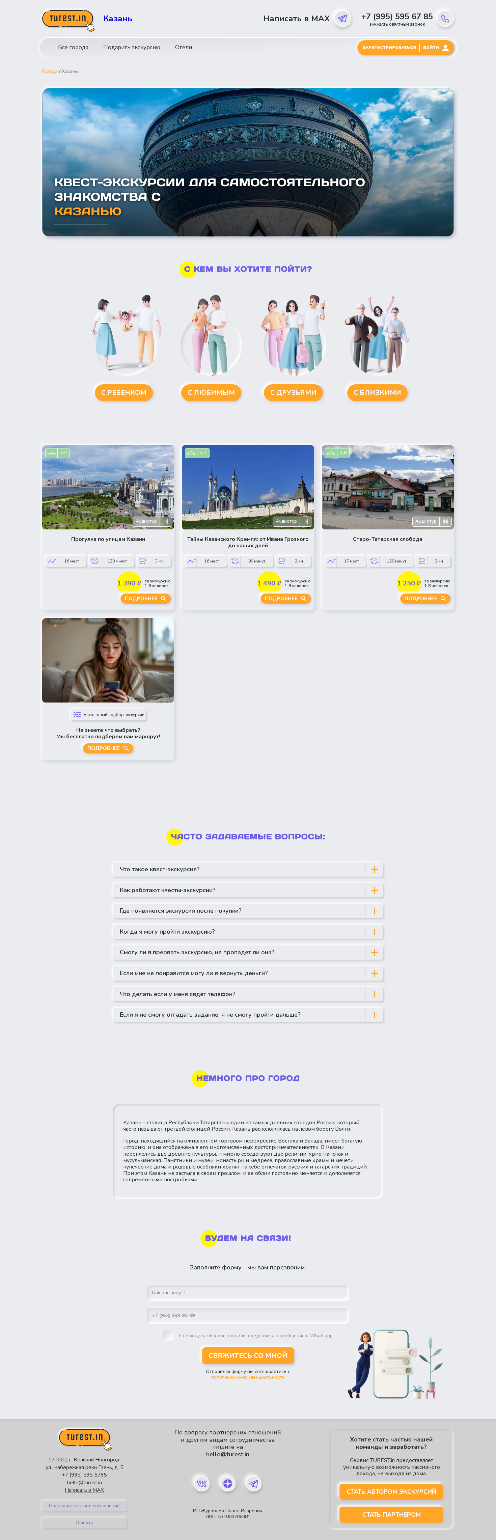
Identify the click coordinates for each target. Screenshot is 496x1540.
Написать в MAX (296, 18)
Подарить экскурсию (131, 47)
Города (50, 72)
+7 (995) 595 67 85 (397, 16)
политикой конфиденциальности (248, 1377)
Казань (117, 18)
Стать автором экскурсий (391, 1492)
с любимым (211, 392)
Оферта (84, 1522)
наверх (27, 1519)
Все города (73, 47)
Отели (183, 47)
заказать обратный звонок (397, 25)
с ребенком (123, 392)
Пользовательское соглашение (84, 1506)
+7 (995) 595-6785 (84, 1475)
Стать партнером (391, 1515)
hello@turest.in (84, 1482)
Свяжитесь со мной (248, 1355)
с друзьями (293, 392)
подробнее (141, 598)
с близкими (377, 392)
